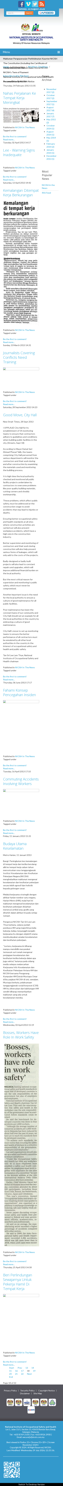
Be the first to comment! (15, 136)
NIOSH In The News (38, 66)
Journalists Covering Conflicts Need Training (19, 357)
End (11, 1377)
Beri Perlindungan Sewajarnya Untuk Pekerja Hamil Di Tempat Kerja (17, 1281)
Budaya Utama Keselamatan (15, 846)
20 (10, 1374)
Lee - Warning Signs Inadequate (19, 152)
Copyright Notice (46, 1390)
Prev (20, 1367)
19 (34, 1370)
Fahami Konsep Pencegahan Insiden (19, 692)
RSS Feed (46, 192)
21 (16, 1374)
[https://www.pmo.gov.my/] (18, 1402)
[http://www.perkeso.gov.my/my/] (52, 1402)
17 (22, 1370)
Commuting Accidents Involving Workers (21, 781)
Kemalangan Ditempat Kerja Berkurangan (21, 192)
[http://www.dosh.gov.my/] (44, 1402)
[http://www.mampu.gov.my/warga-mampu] (31, 1409)
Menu (6, 52)
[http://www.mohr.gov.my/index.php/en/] (35, 1402)
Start (11, 1367)
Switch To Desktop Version (32, 1484)
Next (29, 1374)
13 (27, 1367)
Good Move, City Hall (20, 414)
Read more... (9, 139)
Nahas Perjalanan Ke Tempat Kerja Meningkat (19, 98)
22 (22, 1374)
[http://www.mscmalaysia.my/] (27, 1402)
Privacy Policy (10, 1390)
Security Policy (27, 1390)
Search (29, 13)
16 (16, 1370)
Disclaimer (25, 1393)
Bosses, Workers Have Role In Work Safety (21, 1035)
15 (10, 1370)
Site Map (37, 1393)
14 (32, 1367)
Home (6, 66)
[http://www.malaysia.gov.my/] (10, 1402)
